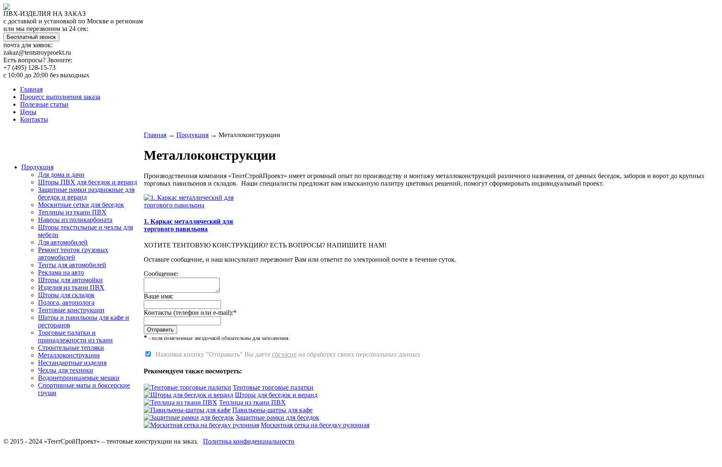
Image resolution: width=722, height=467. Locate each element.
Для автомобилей (63, 242)
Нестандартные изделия (72, 362)
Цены (28, 111)
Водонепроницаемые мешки (78, 377)
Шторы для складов (66, 295)
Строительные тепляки (71, 347)
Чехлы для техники (65, 370)
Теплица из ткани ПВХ (252, 402)
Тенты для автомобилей (72, 264)
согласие (284, 354)
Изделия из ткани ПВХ (71, 287)
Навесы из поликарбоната (75, 219)
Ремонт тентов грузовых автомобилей (73, 253)
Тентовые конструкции (71, 310)
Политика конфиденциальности (249, 441)
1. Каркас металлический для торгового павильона (188, 225)
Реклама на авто (61, 272)
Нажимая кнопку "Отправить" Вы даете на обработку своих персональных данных (286, 354)
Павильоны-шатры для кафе (272, 409)
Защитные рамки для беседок (277, 417)
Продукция (37, 167)
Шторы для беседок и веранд (276, 394)
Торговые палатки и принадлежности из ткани (75, 336)
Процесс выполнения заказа (60, 96)
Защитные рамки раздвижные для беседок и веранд (86, 193)
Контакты (34, 119)
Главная (31, 89)
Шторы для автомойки (70, 279)
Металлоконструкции (69, 355)
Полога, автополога (66, 302)
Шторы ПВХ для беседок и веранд (87, 182)
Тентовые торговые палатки (273, 387)
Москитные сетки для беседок (81, 204)
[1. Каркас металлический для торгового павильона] (200, 205)
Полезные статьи (44, 104)
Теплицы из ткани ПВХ (72, 212)
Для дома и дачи (61, 174)
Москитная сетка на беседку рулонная (315, 425)
